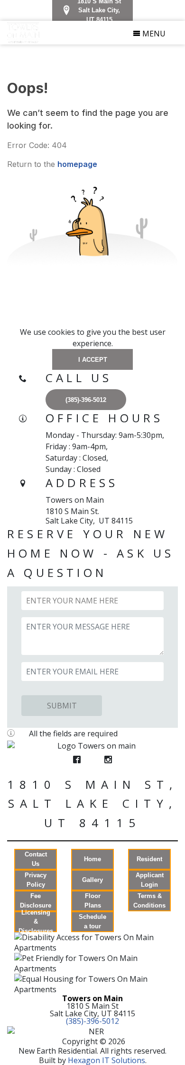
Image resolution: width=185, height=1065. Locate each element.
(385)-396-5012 (92, 1021)
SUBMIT (62, 705)
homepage (77, 164)
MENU (153, 33)
